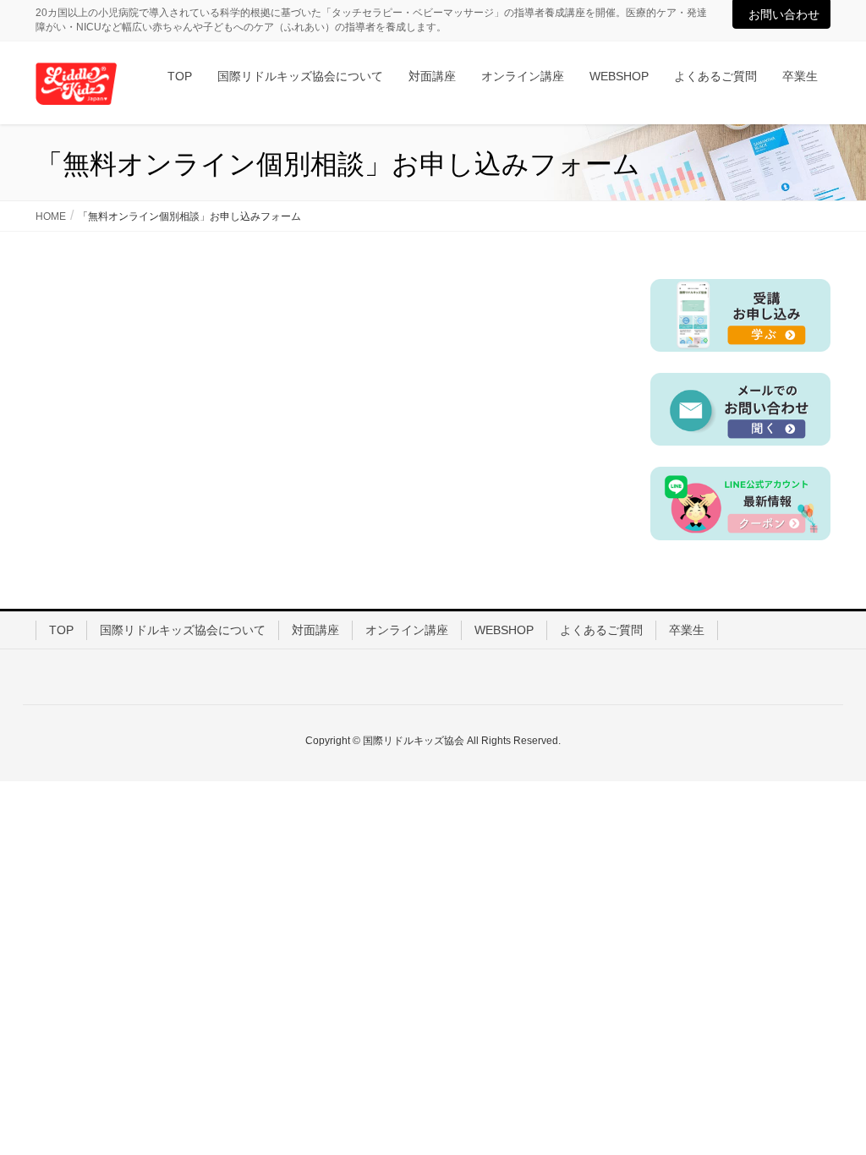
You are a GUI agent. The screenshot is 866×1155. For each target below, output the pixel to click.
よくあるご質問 (601, 630)
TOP (61, 630)
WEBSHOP (504, 630)
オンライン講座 (406, 630)
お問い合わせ (783, 14)
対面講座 (315, 630)
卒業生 (686, 630)
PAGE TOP (829, 1105)
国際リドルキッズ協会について (183, 630)
